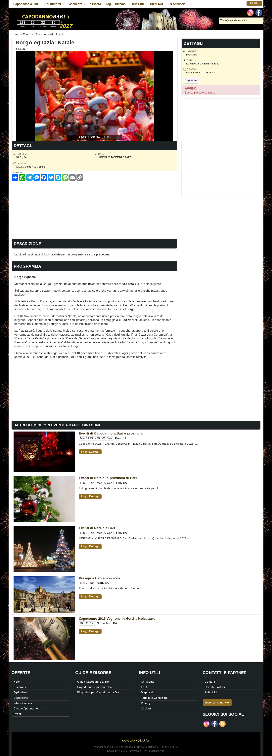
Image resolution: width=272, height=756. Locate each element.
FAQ (144, 687)
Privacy (146, 703)
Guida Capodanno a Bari (93, 681)
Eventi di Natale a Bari (97, 528)
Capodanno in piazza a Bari (95, 687)
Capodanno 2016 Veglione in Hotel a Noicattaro (117, 618)
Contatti (210, 681)
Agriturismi (20, 692)
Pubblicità (211, 692)
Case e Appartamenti (27, 708)
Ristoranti (20, 687)
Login (253, 3)
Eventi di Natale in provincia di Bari (108, 478)
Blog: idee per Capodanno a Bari (98, 692)
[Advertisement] (94, 210)
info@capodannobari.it (234, 20)
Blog (108, 4)
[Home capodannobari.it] (58, 16)
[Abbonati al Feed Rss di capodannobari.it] (222, 723)
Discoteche (21, 697)
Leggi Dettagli (90, 451)
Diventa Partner (215, 687)
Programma (191, 80)
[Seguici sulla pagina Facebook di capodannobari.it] (258, 12)
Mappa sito (148, 692)
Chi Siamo (147, 681)
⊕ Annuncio (177, 4)
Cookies (146, 708)
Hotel (17, 681)
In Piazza (95, 4)
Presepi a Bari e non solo (99, 578)
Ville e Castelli (23, 703)
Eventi (22, 49)
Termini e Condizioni (154, 697)
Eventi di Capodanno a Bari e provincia (111, 433)
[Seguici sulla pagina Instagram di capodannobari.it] (250, 12)
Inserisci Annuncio (217, 702)
